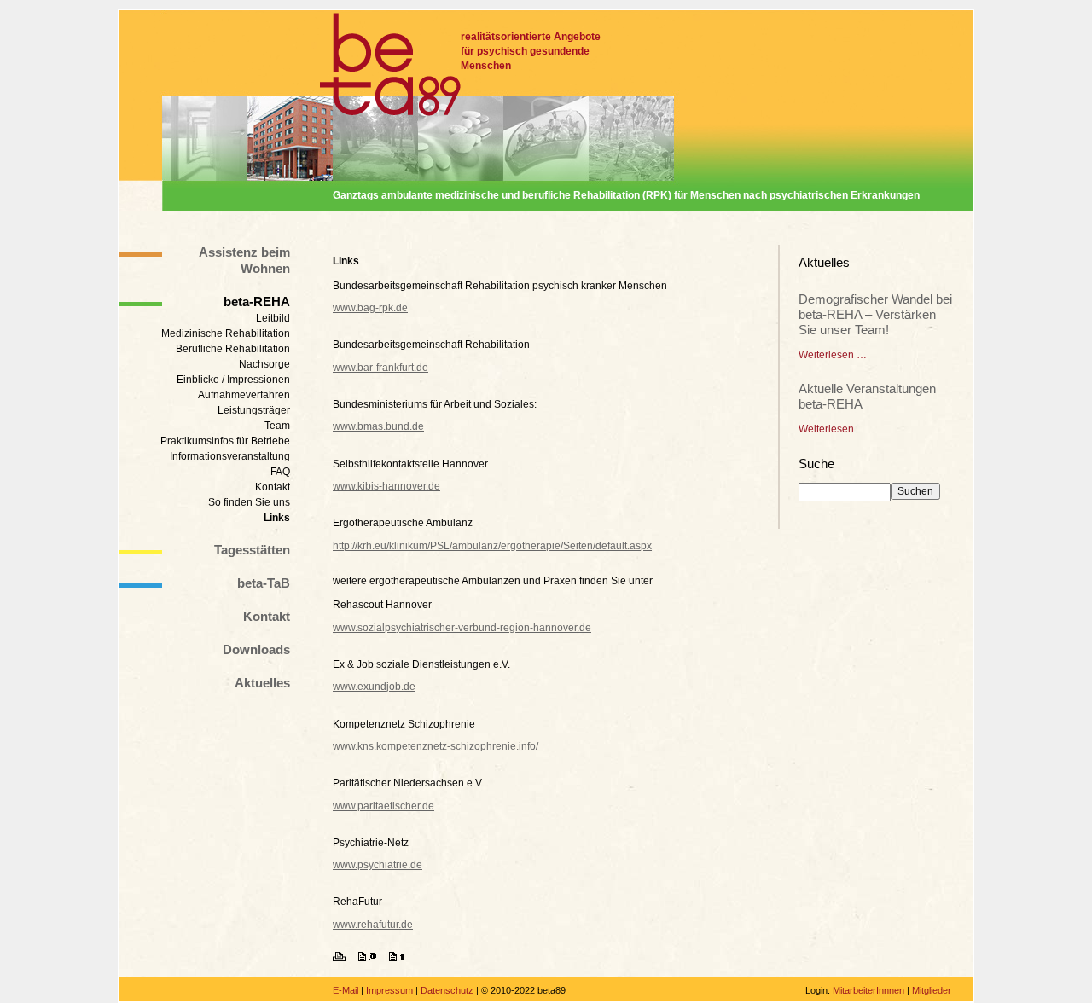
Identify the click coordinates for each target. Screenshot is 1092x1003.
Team (277, 426)
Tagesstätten (252, 549)
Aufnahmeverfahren (244, 395)
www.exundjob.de (374, 687)
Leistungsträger (254, 410)
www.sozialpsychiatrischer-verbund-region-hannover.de (462, 628)
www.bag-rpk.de (370, 308)
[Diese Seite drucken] (344, 958)
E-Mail (345, 990)
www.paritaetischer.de (383, 806)
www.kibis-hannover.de (386, 486)
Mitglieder (931, 990)
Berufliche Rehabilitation (233, 349)
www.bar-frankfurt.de (380, 368)
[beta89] (390, 64)
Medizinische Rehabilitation (225, 333)
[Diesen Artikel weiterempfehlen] (372, 958)
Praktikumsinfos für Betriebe (225, 441)
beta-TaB (263, 583)
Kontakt (272, 487)
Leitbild (273, 318)
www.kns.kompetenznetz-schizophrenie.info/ (435, 746)
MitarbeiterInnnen (868, 990)
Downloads (256, 649)
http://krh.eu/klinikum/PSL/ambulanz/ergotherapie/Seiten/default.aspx (492, 546)
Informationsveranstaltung (230, 456)
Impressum (389, 990)
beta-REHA (257, 301)
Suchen (915, 491)
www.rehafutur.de (373, 925)
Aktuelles (262, 682)
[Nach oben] (402, 958)
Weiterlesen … (833, 355)
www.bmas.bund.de (378, 426)
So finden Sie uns (249, 502)
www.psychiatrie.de (377, 865)
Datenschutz (447, 990)
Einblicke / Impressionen (233, 380)
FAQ (280, 472)
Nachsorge (264, 364)
